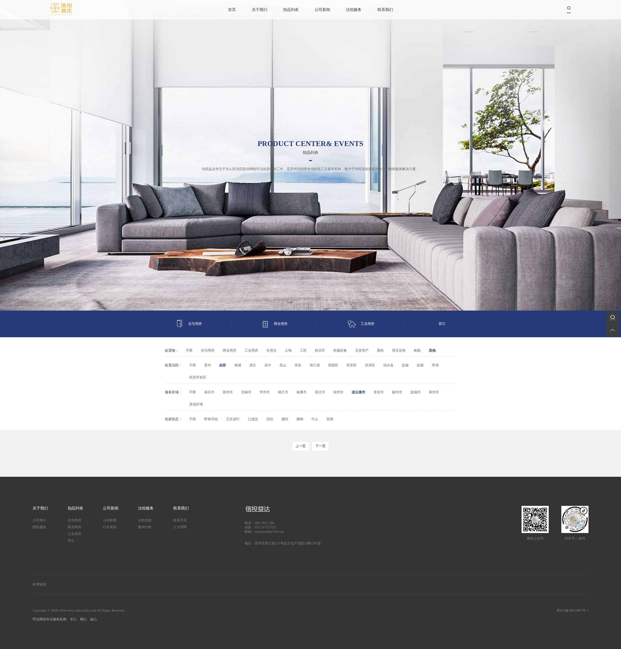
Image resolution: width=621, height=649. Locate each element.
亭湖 (435, 365)
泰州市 (434, 392)
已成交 (253, 419)
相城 (237, 365)
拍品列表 (291, 10)
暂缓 (330, 419)
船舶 (417, 350)
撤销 (299, 419)
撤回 (284, 419)
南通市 (301, 392)
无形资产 (362, 350)
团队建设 (39, 527)
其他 (432, 350)
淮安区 (351, 365)
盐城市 (415, 392)
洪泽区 (370, 365)
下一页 (320, 446)
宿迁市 (320, 392)
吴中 (267, 365)
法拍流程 (145, 520)
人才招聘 (180, 527)
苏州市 (228, 392)
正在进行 (233, 419)
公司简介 (39, 520)
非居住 (271, 350)
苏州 (207, 365)
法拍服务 (353, 10)
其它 (442, 324)
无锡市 (246, 392)
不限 (189, 350)
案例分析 (145, 527)
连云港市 (358, 392)
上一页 (300, 446)
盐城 (405, 365)
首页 (232, 10)
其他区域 (196, 404)
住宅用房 (195, 324)
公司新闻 (322, 10)
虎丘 (252, 365)
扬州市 (397, 392)
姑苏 (222, 365)
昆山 (282, 365)
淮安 (297, 365)
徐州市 (338, 392)
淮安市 (379, 392)
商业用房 (280, 324)
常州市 (265, 392)
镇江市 (283, 392)
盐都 (420, 365)
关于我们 (259, 10)
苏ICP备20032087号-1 (572, 610)
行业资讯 (109, 527)
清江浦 (315, 365)
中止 (314, 419)
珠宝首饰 (399, 350)
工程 (303, 350)
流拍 (269, 419)
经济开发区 (197, 377)
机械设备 (340, 350)
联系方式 (180, 520)
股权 (380, 350)
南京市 (209, 392)
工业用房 (367, 324)
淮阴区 (333, 365)
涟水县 (388, 365)
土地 (288, 350)
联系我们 (385, 10)
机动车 (320, 350)
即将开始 (211, 419)
